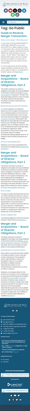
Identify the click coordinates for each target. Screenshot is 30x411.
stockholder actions (17, 278)
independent (24, 147)
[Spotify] (13, 15)
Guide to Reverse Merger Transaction (14, 34)
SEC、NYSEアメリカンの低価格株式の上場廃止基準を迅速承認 (14, 346)
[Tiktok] (17, 15)
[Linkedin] (24, 11)
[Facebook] (6, 11)
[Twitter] (18, 395)
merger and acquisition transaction (13, 188)
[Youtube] (10, 11)
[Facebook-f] (13, 399)
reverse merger (6, 43)
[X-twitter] (15, 11)
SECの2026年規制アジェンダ (10, 352)
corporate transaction (8, 119)
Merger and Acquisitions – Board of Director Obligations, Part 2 (14, 228)
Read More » (19, 72)
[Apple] (11, 395)
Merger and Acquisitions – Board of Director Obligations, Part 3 (14, 157)
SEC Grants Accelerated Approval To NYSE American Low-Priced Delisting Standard (13, 342)
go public (25, 47)
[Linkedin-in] (13, 310)
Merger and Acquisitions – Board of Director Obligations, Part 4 (14, 80)
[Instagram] (20, 11)
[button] (3, 22)
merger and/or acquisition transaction (14, 242)
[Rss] (17, 310)
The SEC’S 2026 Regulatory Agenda (13, 349)
